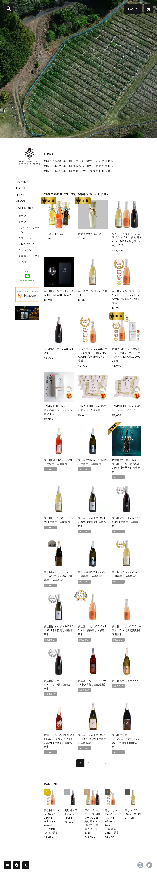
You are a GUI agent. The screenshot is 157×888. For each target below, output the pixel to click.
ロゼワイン (25, 249)
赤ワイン (23, 216)
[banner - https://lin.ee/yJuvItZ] (27, 276)
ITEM (19, 194)
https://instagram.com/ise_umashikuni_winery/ (140, 865)
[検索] (8, 8)
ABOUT (21, 188)
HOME (20, 181)
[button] (133, 9)
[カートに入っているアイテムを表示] (148, 8)
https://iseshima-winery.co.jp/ (149, 865)
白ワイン (23, 222)
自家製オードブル (29, 256)
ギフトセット (26, 237)
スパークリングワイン (29, 230)
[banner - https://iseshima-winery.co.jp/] (27, 313)
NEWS (20, 201)
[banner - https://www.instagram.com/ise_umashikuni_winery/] (27, 294)
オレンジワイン (27, 244)
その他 (22, 262)
